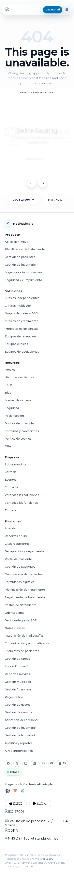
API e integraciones (19, 751)
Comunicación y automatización (27, 643)
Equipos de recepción (20, 336)
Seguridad (12, 408)
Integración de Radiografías (24, 635)
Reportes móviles (17, 674)
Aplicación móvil (16, 242)
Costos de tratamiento (21, 605)
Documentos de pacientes (24, 574)
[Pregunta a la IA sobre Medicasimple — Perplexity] (23, 791)
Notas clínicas (15, 628)
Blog (8, 392)
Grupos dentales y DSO (21, 313)
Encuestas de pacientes (22, 651)
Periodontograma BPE (21, 620)
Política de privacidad (20, 423)
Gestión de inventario (20, 264)
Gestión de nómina (18, 712)
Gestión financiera (18, 689)
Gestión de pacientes (20, 257)
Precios (10, 369)
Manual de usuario (18, 400)
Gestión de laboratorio (21, 735)
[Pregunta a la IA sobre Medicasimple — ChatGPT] (8, 791)
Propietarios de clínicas (21, 329)
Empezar (11, 510)
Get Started (21, 199)
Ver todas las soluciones (22, 495)
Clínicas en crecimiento (21, 321)
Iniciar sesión (14, 416)
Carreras (11, 472)
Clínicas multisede (18, 305)
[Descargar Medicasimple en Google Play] (40, 803)
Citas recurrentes (17, 543)
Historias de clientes (19, 377)
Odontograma (14, 613)
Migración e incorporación (23, 272)
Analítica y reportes (19, 743)
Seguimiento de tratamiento (25, 597)
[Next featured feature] (42, 183)
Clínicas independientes (22, 298)
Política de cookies (18, 438)
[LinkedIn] (34, 763)
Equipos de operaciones (22, 351)
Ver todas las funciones (21, 502)
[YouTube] (51, 763)
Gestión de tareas (17, 658)
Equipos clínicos (16, 344)
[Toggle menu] (67, 9)
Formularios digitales (20, 582)
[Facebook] (8, 763)
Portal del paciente (18, 559)
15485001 (48, 858)
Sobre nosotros (16, 464)
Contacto (11, 487)
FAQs (8, 385)
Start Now (55, 199)
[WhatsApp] (43, 763)
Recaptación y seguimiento (24, 551)
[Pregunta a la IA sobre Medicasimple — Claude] (15, 791)
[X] (17, 763)
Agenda (10, 528)
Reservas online (16, 536)
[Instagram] (25, 763)
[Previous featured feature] (31, 183)
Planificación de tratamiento (25, 249)
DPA (8, 446)
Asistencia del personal (21, 720)
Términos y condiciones (22, 431)
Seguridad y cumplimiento (23, 280)
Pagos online (14, 697)
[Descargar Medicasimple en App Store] (16, 803)
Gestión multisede (18, 682)
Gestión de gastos (18, 704)
